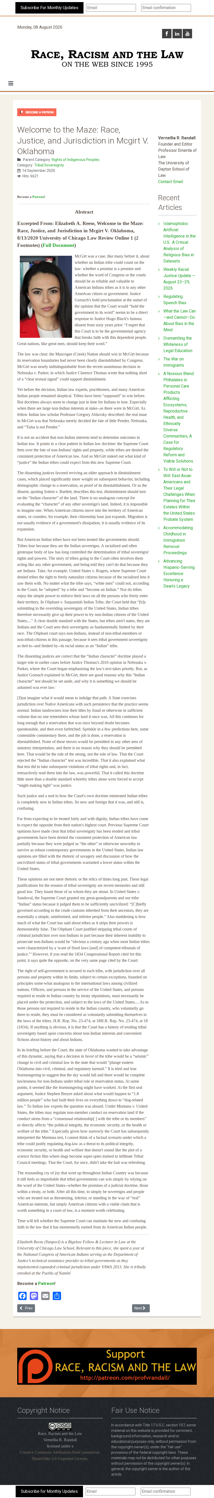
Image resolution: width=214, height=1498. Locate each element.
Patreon (38, 197)
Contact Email (170, 181)
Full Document (58, 245)
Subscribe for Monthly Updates (49, 1491)
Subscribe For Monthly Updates (49, 7)
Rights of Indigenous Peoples (75, 160)
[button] (10, 83)
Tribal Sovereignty (49, 165)
